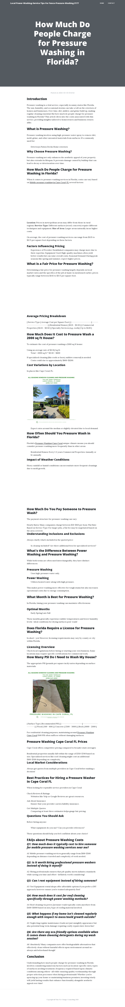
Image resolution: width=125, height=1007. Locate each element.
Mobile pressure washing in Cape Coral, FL (49, 182)
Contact (111, 3)
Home (102, 3)
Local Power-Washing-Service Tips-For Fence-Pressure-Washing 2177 (44, 3)
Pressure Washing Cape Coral (49, 443)
